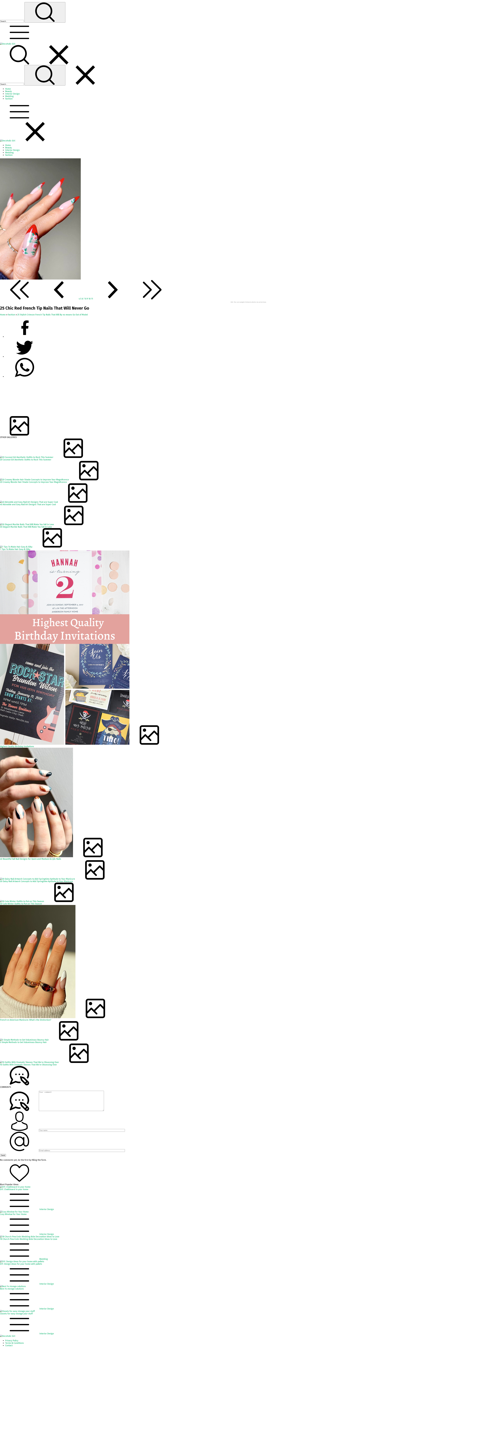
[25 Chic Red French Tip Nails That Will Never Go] (40, 279)
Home (3, 314)
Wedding (43, 1259)
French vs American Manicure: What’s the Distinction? (25, 1020)
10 (90, 299)
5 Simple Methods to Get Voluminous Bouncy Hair (23, 1042)
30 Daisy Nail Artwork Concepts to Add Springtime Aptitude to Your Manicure (36, 881)
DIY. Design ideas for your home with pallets (21, 1264)
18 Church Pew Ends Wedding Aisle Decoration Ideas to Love (28, 1239)
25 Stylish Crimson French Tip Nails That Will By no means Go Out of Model (52, 314)
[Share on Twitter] (24, 376)
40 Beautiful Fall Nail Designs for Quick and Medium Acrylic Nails (30, 859)
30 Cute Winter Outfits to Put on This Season (21, 904)
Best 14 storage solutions (12, 1289)
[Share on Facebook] (24, 336)
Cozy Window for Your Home (13, 1214)
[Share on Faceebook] (24, 356)
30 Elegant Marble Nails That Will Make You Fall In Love (26, 527)
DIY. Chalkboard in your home (14, 1189)
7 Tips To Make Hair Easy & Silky (15, 549)
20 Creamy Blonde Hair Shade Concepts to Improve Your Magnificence (33, 482)
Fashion (11, 314)
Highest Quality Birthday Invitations (17, 746)
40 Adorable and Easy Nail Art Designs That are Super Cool (28, 504)
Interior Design (46, 1209)
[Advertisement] (77, 398)
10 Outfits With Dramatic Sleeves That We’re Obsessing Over (28, 1064)
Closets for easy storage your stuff (16, 1313)
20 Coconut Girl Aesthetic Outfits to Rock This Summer (25, 459)
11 (92, 299)
